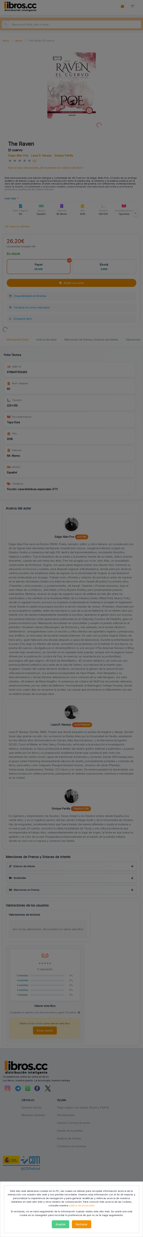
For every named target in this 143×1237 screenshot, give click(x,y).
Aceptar (61, 1224)
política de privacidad (81, 1205)
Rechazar (82, 1224)
